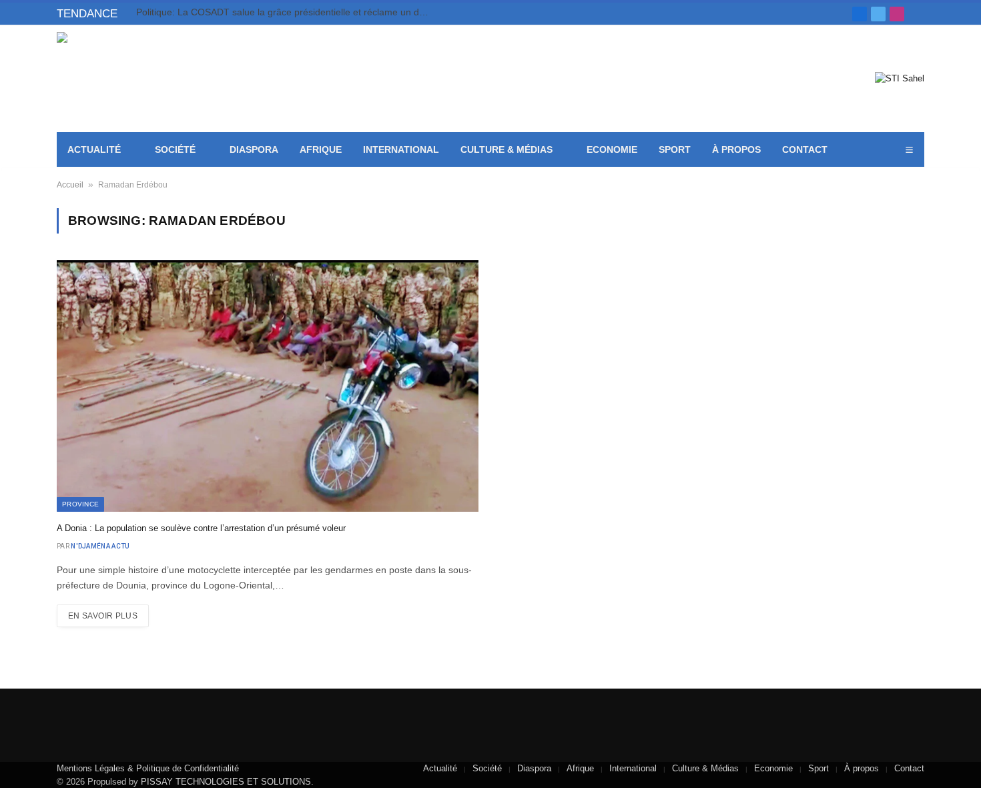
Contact (805, 149)
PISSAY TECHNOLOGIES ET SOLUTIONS (226, 782)
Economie (612, 149)
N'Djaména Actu (100, 546)
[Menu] (909, 149)
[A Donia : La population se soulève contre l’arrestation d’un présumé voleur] (267, 385)
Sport (675, 149)
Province (80, 504)
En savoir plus (102, 616)
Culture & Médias (506, 149)
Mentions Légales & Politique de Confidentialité (148, 768)
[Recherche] (919, 14)
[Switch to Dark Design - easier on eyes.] (890, 150)
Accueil (70, 184)
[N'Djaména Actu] (154, 78)
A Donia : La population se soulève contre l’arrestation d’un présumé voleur (201, 528)
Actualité (94, 149)
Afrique (321, 149)
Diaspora (254, 149)
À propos (736, 149)
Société (175, 149)
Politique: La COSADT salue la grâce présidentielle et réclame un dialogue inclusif (286, 12)
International (401, 149)
